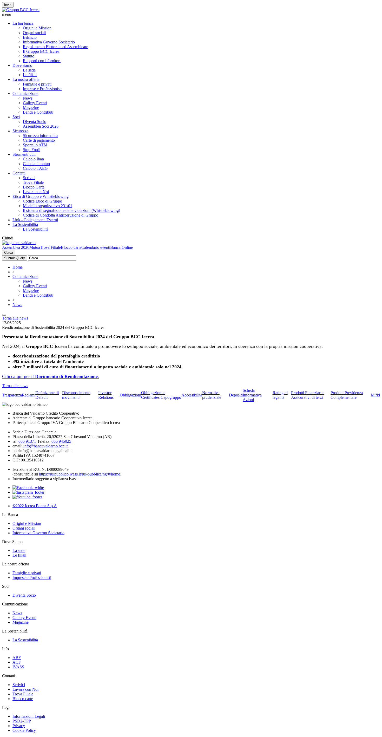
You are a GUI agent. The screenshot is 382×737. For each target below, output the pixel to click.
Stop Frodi (31, 149)
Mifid (375, 395)
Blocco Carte (33, 187)
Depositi (236, 395)
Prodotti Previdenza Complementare (347, 395)
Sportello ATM (35, 145)
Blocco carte (71, 247)
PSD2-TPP (21, 721)
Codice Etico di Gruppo (42, 201)
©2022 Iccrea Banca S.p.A (34, 506)
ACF (16, 662)
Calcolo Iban (33, 159)
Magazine (31, 107)
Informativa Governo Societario (49, 42)
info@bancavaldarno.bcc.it (45, 446)
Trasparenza (12, 395)
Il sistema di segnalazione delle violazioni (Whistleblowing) (71, 210)
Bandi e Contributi (38, 112)
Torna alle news (15, 318)
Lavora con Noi (36, 192)
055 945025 (61, 441)
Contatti (18, 173)
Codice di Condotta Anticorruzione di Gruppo (60, 215)
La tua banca (23, 23)
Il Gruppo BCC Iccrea (41, 51)
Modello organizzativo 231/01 (47, 206)
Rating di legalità (280, 395)
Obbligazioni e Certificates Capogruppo (161, 395)
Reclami (28, 395)
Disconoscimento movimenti (76, 395)
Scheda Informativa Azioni (252, 395)
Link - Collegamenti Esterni (35, 220)
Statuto (28, 56)
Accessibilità (191, 395)
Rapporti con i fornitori (42, 60)
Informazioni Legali (28, 716)
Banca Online (121, 247)
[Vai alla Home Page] (19, 242)
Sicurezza (20, 131)
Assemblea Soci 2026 (40, 126)
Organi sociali (34, 32)
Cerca (8, 253)
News (27, 98)
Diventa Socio (34, 121)
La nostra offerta (25, 79)
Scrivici (29, 177)
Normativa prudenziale (211, 395)
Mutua (34, 247)
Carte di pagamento (39, 140)
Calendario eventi (95, 247)
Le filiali (30, 75)
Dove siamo (22, 65)
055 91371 (27, 441)
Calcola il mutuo (36, 163)
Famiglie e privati (37, 84)
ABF (16, 657)
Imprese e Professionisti (42, 89)
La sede (29, 70)
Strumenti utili (24, 154)
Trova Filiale (33, 182)
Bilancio (30, 37)
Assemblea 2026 (15, 247)
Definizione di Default (47, 395)
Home (17, 267)
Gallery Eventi (35, 103)
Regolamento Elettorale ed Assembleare (55, 46)
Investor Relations (106, 395)
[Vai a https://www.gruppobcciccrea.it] (20, 10)
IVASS (18, 667)
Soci (16, 117)
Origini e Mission (37, 28)
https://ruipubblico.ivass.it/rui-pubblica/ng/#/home (79, 474)
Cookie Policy (24, 730)
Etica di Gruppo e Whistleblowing (40, 196)
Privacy (18, 725)
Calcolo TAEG (35, 168)
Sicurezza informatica (40, 135)
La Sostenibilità (25, 224)
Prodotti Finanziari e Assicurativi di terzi (307, 395)
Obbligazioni (130, 395)
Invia (7, 5)
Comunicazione (25, 93)
